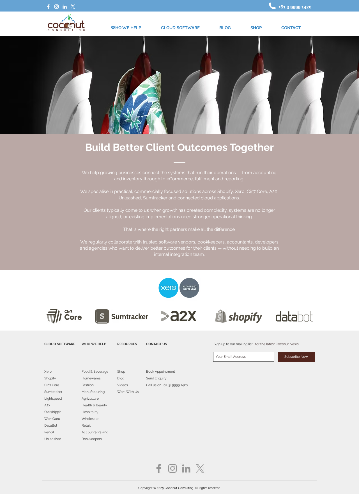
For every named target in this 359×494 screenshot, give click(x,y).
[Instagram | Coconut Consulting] (56, 7)
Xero (48, 372)
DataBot (50, 425)
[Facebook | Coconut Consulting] (48, 7)
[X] (73, 7)
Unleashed (52, 439)
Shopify (50, 378)
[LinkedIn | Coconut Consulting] (65, 7)
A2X (47, 405)
